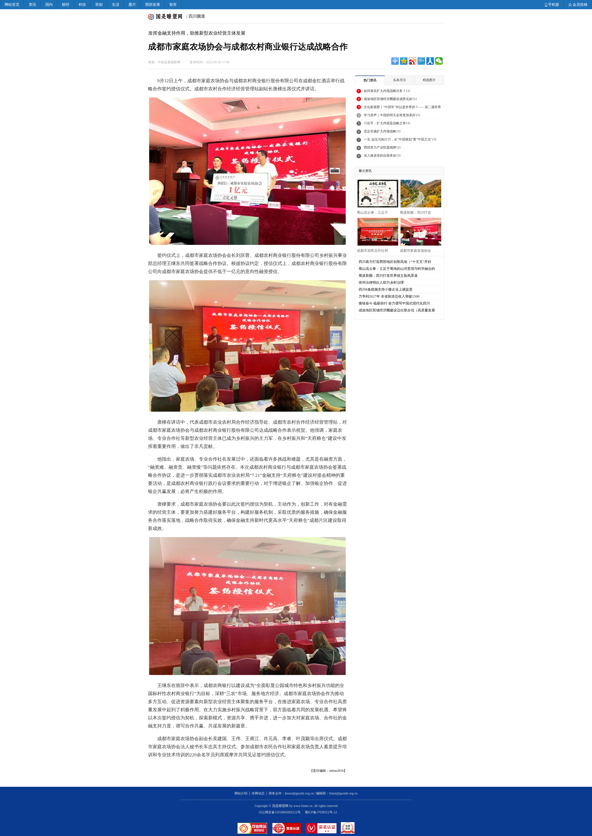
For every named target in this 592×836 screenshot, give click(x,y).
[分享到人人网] (430, 61)
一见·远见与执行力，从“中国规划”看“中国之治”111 (400, 139)
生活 (115, 4)
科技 (82, 4)
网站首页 (12, 4)
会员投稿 (579, 4)
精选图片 (429, 80)
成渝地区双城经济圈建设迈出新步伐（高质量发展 (397, 310)
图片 (132, 4)
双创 (99, 4)
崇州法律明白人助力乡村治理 (381, 282)
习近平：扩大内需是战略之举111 (387, 123)
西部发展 (152, 4)
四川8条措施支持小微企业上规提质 (386, 289)
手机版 (553, 4)
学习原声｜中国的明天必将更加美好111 (392, 115)
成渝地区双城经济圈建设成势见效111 (390, 99)
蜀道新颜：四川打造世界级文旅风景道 (388, 275)
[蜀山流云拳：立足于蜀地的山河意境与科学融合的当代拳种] (376, 193)
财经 (65, 4)
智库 (173, 4)
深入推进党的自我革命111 (382, 155)
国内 (49, 4)
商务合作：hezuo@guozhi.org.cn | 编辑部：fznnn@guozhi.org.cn (313, 793)
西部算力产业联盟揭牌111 (382, 147)
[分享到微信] (439, 61)
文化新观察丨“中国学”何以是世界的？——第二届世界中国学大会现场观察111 (402, 108)
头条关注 (399, 80)
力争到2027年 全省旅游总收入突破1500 (389, 296)
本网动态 (258, 793)
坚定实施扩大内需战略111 (382, 131)
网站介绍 (240, 793)
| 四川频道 (195, 16)
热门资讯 (370, 80)
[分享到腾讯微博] (421, 61)
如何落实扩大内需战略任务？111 (387, 91)
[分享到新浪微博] (412, 61)
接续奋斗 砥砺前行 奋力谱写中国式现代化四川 (394, 303)
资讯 (32, 4)
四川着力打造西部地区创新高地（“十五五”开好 (395, 262)
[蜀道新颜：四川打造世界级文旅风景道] (419, 193)
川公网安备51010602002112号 (280, 812)
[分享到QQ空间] (403, 61)
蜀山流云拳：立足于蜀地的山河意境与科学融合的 (397, 269)
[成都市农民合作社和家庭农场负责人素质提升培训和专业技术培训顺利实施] (376, 231)
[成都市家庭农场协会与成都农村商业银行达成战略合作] (419, 231)
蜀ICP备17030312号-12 (321, 812)
